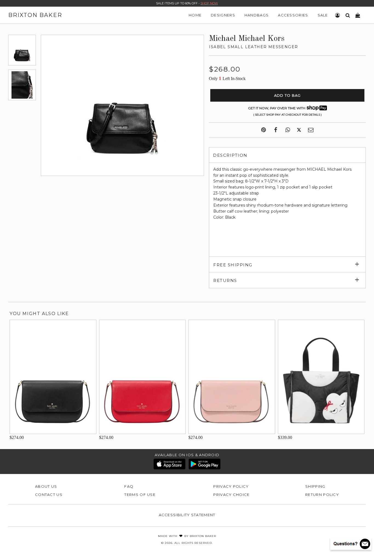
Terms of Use (140, 494)
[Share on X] (299, 130)
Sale (323, 15)
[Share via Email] (311, 130)
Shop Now (209, 3)
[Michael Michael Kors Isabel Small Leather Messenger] (22, 50)
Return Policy (322, 494)
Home (195, 15)
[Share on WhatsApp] (287, 130)
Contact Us (48, 494)
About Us (46, 486)
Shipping (315, 486)
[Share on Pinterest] (263, 130)
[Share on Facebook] (275, 130)
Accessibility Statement (187, 515)
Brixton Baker (35, 15)
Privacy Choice (231, 494)
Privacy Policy (231, 486)
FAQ (128, 486)
